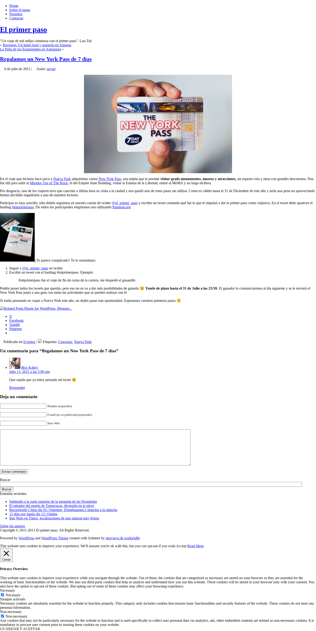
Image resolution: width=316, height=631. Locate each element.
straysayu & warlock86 (122, 538)
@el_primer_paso (125, 203)
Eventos (29, 342)
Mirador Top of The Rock (49, 183)
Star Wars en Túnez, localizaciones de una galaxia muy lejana (54, 518)
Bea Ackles (29, 367)
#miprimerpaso (23, 207)
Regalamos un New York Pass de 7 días (46, 59)
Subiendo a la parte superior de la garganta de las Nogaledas (53, 501)
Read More (195, 546)
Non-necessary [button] (11, 612)
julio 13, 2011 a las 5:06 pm (29, 372)
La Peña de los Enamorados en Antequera (30, 49)
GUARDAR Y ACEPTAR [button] (20, 629)
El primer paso (23, 29)
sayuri (51, 69)
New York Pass (110, 179)
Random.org (121, 207)
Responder (17, 388)
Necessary (13, 595)
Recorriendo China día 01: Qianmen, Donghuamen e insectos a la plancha (63, 510)
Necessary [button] (7, 590)
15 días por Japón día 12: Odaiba (33, 514)
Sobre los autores (12, 526)
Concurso (65, 342)
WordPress (26, 538)
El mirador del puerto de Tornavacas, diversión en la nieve (51, 506)
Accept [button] (181, 546)
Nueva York (62, 179)
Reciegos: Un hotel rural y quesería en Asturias (37, 45)
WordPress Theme (54, 538)
